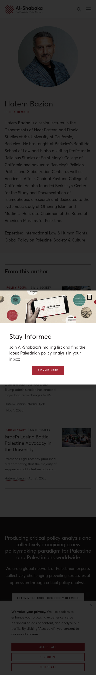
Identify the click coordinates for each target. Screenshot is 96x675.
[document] (48, 337)
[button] (89, 297)
